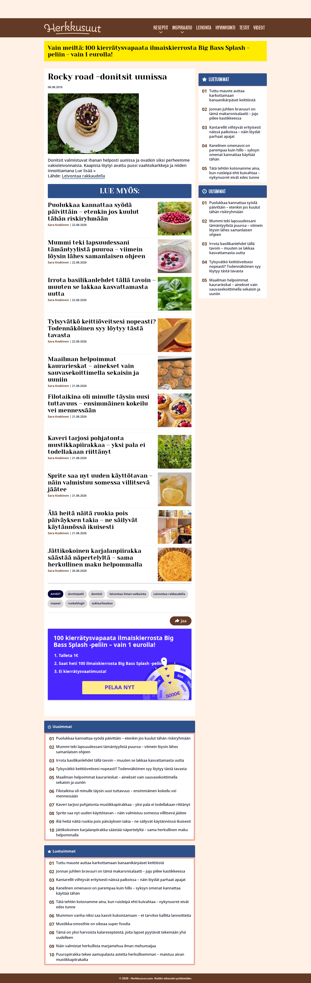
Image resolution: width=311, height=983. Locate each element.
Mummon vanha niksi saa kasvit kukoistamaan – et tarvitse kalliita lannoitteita (123, 915)
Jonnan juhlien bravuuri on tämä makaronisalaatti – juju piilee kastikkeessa (120, 871)
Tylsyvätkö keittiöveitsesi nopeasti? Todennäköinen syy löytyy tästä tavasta (102, 328)
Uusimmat (62, 726)
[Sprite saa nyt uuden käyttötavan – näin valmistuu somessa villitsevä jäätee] (174, 489)
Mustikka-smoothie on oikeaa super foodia (93, 923)
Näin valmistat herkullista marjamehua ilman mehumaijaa (106, 945)
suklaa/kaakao (102, 603)
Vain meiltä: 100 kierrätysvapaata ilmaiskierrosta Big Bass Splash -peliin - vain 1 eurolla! (149, 51)
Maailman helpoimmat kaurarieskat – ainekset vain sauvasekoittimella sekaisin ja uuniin (93, 369)
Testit (245, 27)
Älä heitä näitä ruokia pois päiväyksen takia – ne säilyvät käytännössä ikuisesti (93, 520)
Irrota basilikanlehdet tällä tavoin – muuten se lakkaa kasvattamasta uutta (102, 287)
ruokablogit (76, 603)
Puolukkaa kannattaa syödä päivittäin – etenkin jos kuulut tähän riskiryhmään (93, 212)
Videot (259, 27)
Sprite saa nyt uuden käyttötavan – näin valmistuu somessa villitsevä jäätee (100, 482)
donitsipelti (76, 594)
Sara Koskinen (58, 225)
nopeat (56, 603)
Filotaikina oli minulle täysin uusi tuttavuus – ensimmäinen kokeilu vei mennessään (98, 403)
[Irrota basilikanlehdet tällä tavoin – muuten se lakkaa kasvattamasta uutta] (174, 294)
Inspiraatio (182, 27)
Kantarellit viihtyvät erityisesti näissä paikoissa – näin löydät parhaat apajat (121, 879)
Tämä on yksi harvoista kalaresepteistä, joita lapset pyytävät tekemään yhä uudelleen (121, 935)
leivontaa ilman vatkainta (128, 594)
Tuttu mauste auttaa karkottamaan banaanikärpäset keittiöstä (110, 862)
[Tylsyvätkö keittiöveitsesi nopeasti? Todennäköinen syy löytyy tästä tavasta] (174, 335)
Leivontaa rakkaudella (83, 176)
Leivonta (204, 27)
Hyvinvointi (225, 27)
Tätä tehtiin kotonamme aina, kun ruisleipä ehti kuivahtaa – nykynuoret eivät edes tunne (122, 904)
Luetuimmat (64, 851)
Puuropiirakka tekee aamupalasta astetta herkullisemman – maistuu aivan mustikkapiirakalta (120, 957)
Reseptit (160, 27)
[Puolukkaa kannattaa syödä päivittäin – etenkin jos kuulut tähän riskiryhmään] (174, 218)
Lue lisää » (85, 170)
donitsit (96, 594)
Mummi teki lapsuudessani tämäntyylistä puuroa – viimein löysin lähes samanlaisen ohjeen (96, 249)
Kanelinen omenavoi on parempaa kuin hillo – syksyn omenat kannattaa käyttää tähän (118, 891)
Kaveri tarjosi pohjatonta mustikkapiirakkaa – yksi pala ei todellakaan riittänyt (96, 445)
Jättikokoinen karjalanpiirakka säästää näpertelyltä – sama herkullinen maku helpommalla (95, 557)
